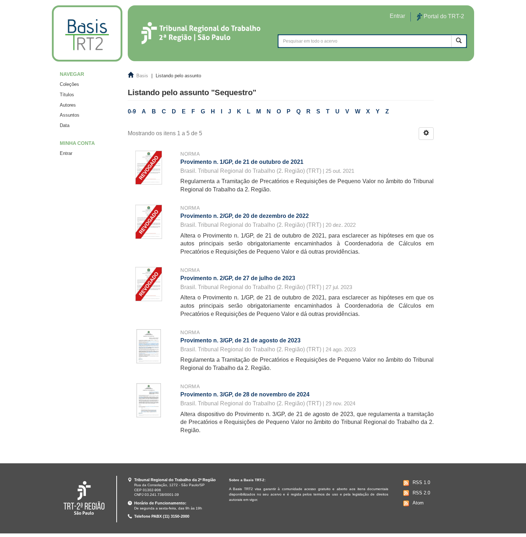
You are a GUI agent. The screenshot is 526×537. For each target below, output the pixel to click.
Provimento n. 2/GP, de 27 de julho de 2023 (237, 278)
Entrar (66, 153)
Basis (142, 75)
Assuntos (69, 115)
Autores (68, 105)
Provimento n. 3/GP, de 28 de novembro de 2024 (245, 394)
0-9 (132, 111)
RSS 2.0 (421, 492)
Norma (190, 154)
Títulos (67, 94)
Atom (418, 503)
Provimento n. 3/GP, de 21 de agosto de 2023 (240, 340)
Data (64, 125)
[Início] (87, 33)
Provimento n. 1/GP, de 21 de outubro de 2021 (241, 162)
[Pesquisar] (458, 41)
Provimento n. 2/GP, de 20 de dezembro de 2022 (244, 216)
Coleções (69, 84)
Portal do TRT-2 (443, 16)
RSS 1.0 (421, 482)
